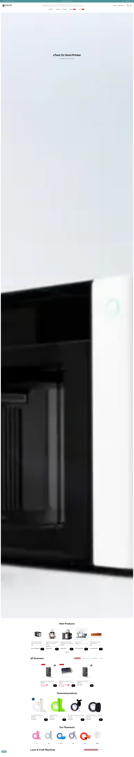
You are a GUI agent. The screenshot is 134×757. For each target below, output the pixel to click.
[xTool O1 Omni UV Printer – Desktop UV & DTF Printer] (37, 634)
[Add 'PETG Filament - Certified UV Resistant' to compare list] (82, 699)
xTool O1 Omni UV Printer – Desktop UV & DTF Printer (36, 642)
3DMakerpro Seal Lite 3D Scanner (47, 681)
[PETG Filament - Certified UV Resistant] (76, 705)
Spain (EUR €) (121, 5)
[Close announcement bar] (132, 1)
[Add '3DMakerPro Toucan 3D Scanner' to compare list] (73, 665)
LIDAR (101, 658)
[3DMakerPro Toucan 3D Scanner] (67, 671)
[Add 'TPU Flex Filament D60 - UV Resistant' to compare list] (100, 699)
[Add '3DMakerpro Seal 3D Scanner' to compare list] (91, 665)
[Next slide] (82, 1)
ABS (73, 743)
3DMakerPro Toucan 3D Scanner (65, 681)
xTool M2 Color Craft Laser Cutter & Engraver (95, 642)
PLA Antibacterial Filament (36, 715)
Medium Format (86, 658)
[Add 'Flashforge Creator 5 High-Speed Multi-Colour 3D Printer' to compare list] (71, 629)
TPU (49, 743)
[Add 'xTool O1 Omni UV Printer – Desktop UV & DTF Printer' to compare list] (42, 629)
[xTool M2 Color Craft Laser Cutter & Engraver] (96, 634)
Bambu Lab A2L (78, 641)
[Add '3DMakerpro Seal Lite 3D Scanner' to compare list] (55, 665)
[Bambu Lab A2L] (81, 634)
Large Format (95, 658)
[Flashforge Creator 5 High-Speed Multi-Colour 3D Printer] (67, 634)
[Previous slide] (52, 1)
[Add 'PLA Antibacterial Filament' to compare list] (46, 699)
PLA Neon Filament (54, 715)
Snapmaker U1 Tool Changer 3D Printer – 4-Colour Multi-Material (52, 643)
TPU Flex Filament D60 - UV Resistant (94, 715)
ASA (85, 743)
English (115, 5)
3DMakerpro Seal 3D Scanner (83, 681)
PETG (61, 743)
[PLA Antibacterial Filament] (39, 705)
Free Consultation (6, 1)
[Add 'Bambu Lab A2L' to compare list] (86, 629)
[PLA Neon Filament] (58, 705)
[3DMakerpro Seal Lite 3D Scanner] (48, 671)
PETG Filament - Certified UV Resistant (76, 715)
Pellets (97, 743)
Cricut (101, 750)
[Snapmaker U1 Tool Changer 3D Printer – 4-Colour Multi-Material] (52, 634)
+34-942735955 (128, 1)
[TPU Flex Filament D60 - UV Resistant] (94, 705)
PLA (36, 743)
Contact (12, 1)
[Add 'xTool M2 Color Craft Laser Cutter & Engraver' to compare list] (100, 629)
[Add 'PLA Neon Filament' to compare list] (64, 699)
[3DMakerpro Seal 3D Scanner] (85, 671)
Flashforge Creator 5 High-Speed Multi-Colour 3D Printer (67, 642)
